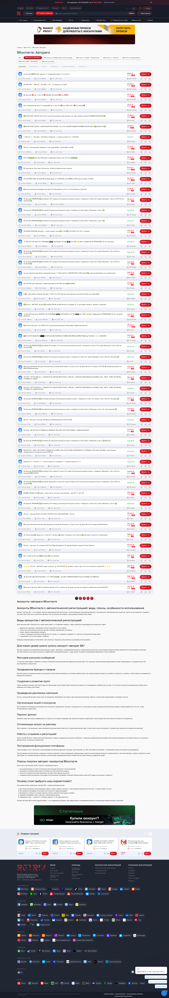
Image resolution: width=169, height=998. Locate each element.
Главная (20, 8)
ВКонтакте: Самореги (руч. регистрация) (58, 57)
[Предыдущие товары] (145, 834)
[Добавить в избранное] (145, 79)
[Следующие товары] (150, 834)
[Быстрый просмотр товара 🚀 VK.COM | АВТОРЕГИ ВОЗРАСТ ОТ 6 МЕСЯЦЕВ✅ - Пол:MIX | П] (141, 581)
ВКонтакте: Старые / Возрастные (87, 57)
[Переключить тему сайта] (134, 8)
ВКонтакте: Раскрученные (131, 57)
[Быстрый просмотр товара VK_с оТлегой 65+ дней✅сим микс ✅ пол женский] (141, 560)
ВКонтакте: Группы (48, 61)
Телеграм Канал (75, 8)
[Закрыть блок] (151, 2)
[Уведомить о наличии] (149, 79)
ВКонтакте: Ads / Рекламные (28, 61)
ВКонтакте (27, 47)
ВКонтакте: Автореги (32, 57)
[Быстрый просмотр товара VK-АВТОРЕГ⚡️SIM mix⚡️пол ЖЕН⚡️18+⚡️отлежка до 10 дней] (141, 89)
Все (20, 57)
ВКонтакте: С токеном (110, 57)
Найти (131, 13)
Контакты (30, 8)
